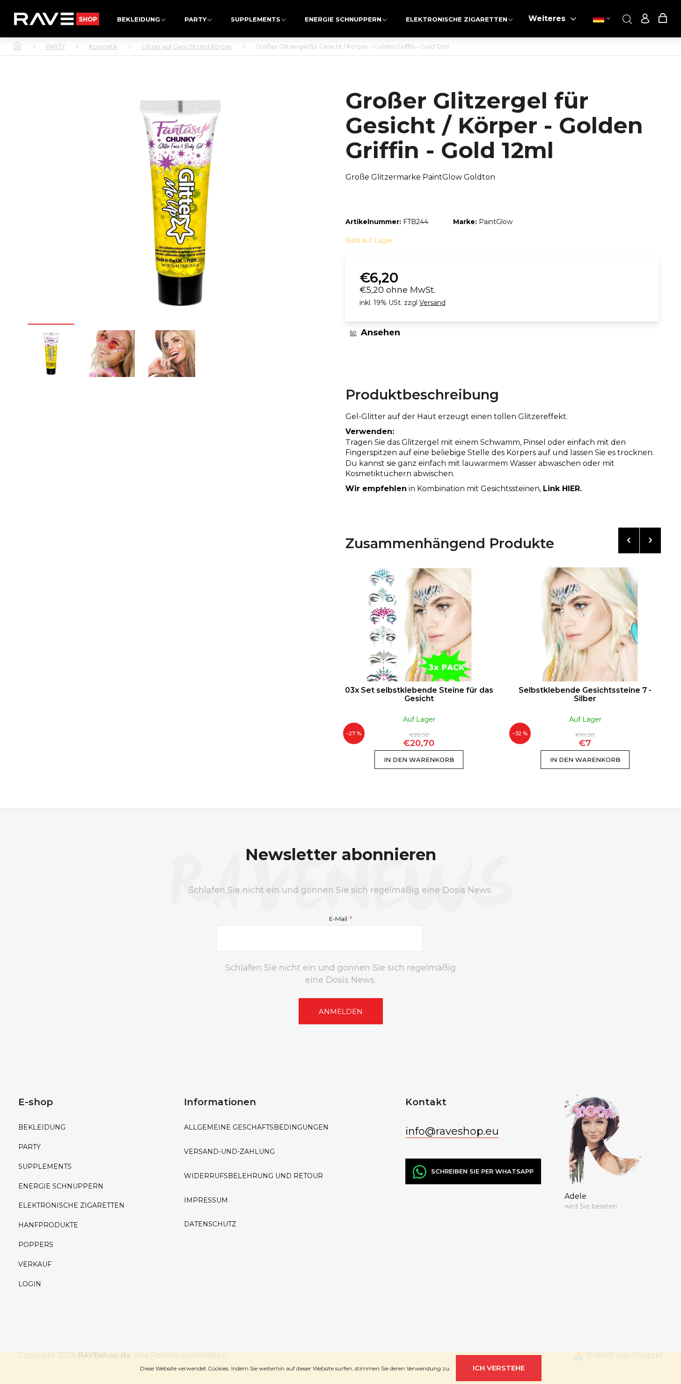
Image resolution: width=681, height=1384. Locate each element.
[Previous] (628, 540)
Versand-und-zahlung (229, 1152)
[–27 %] (419, 624)
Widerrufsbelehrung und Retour (253, 1176)
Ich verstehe (499, 1367)
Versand (432, 302)
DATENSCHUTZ (210, 1224)
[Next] (650, 540)
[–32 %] (585, 624)
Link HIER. (562, 488)
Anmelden (341, 1011)
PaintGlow (496, 221)
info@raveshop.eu (452, 1131)
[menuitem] (141, 19)
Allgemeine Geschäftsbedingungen (256, 1127)
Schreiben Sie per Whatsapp (482, 1171)
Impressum (206, 1200)
